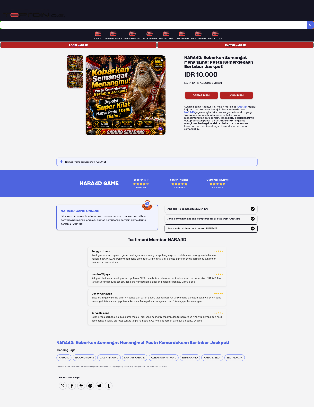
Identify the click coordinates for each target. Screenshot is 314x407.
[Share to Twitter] (63, 385)
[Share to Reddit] (99, 385)
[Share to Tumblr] (109, 385)
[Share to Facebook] (72, 385)
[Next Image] (163, 95)
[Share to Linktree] (81, 385)
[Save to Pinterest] (90, 385)
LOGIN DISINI (236, 95)
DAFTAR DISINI (201, 95)
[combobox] (153, 25)
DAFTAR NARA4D (235, 45)
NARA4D (241, 106)
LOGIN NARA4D (78, 45)
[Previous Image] (88, 95)
